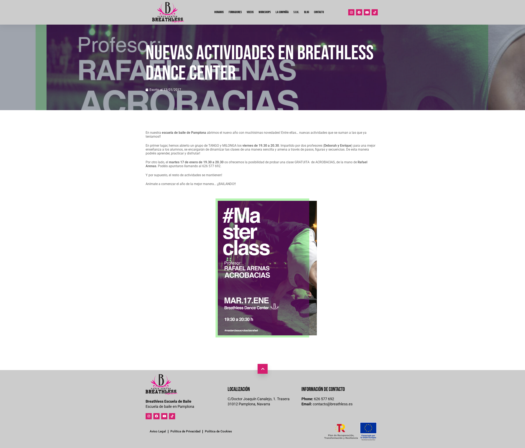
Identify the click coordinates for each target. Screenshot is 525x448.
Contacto (319, 12)
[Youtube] (367, 12)
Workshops (265, 12)
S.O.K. (296, 12)
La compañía (282, 12)
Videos (250, 12)
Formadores (235, 12)
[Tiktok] (375, 12)
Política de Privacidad (185, 431)
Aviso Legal (158, 431)
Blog (306, 12)
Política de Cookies (218, 431)
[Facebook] (359, 12)
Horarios (219, 12)
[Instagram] (351, 12)
